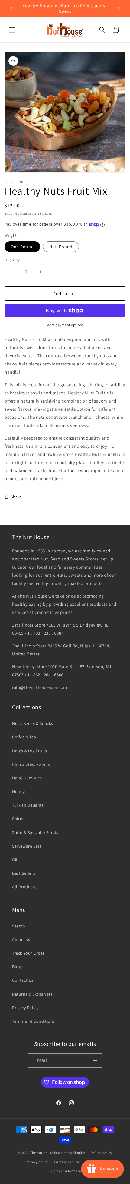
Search (18, 926)
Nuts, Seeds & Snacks (32, 723)
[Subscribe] (95, 1060)
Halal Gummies (27, 778)
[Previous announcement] (11, 8)
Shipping (11, 214)
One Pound (22, 246)
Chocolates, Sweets (31, 764)
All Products (24, 886)
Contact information (67, 1171)
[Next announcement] (118, 8)
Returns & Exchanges (32, 994)
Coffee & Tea (24, 737)
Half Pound (61, 246)
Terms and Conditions (33, 1021)
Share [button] (16, 497)
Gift (15, 859)
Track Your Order (28, 953)
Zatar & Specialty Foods (35, 832)
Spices (18, 818)
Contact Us (23, 980)
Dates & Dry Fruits (29, 750)
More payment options (65, 325)
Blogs (17, 966)
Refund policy (101, 1153)
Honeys (19, 791)
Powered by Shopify (69, 1153)
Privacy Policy (25, 1007)
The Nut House (41, 1153)
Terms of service (66, 1162)
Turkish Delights (28, 805)
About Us (21, 939)
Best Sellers (23, 873)
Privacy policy (37, 1162)
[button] (12, 29)
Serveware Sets (26, 846)
